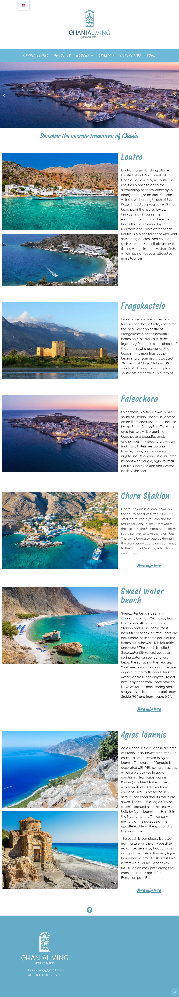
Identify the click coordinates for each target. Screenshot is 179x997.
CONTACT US (130, 56)
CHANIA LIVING (36, 56)
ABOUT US (62, 56)
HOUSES (83, 56)
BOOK (151, 56)
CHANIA (105, 56)
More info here (149, 566)
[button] (85, 55)
